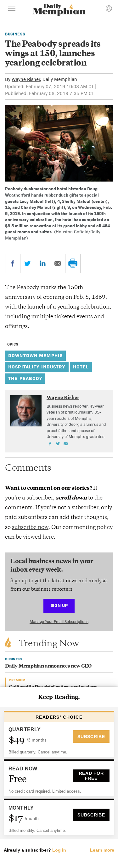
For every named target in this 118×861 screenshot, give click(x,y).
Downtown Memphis (35, 355)
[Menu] (12, 9)
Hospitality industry (36, 366)
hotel (81, 366)
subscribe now (30, 527)
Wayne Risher (26, 79)
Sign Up (59, 605)
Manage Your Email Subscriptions (59, 621)
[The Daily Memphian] (59, 10)
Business (15, 34)
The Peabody (25, 378)
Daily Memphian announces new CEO (48, 666)
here (48, 537)
